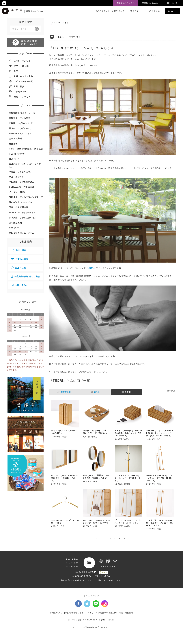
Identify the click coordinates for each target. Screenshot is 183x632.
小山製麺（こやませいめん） (23, 182)
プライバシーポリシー (88, 613)
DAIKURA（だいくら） (20, 133)
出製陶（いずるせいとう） (21, 123)
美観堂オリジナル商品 (19, 118)
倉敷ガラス (14, 143)
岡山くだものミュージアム (21, 233)
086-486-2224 (83, 576)
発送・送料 (21, 250)
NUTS (91, 268)
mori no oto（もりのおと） (22, 212)
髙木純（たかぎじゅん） (20, 128)
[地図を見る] (103, 572)
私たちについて (103, 11)
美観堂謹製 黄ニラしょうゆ (22, 113)
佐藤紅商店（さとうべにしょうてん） (25, 165)
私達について (56, 613)
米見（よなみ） (16, 177)
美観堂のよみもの (150, 3)
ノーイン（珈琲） (17, 192)
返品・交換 (20, 268)
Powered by (78, 628)
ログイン (137, 11)
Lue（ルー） (15, 228)
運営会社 (129, 613)
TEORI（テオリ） (62, 23)
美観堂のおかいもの (126, 3)
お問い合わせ (171, 3)
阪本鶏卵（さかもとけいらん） (24, 217)
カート (174, 11)
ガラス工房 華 (15, 138)
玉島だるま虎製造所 (18, 207)
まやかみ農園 (15, 222)
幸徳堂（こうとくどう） (20, 171)
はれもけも (14, 159)
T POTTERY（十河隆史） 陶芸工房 (26, 149)
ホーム (50, 24)
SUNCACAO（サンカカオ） (22, 187)
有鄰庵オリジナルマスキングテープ (26, 197)
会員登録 (156, 11)
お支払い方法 (22, 259)
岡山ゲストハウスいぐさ (20, 202)
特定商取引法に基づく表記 (27, 276)
